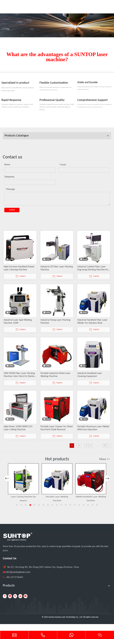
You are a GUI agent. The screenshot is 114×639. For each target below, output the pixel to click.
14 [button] (74, 504)
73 (104, 445)
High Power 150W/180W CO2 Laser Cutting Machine (18, 428)
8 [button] (48, 504)
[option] (23, 483)
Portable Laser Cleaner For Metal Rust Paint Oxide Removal (57, 428)
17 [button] (88, 504)
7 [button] (43, 504)
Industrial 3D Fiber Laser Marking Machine (57, 268)
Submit (12, 210)
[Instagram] (25, 596)
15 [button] (79, 504)
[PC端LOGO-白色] (18, 537)
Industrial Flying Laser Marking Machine (55, 321)
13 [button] (70, 504)
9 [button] (52, 504)
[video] (20, 247)
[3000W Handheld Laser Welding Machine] (91, 478)
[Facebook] (5, 596)
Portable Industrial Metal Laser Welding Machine (56, 374)
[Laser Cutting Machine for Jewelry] (23, 478)
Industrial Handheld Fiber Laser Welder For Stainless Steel (92, 321)
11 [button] (61, 504)
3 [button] (25, 504)
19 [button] (97, 504)
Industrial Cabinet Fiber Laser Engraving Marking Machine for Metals (92, 268)
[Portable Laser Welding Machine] (57, 478)
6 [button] (39, 504)
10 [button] (57, 504)
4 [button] (30, 504)
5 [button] (34, 504)
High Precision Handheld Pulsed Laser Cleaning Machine (19, 268)
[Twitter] (15, 596)
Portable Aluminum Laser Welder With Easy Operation (93, 428)
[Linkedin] (10, 596)
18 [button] (92, 504)
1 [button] (16, 504)
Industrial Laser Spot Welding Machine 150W (18, 321)
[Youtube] (20, 596)
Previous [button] (7, 478)
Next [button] (107, 478)
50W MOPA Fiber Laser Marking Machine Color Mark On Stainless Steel (20, 375)
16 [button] (83, 504)
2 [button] (21, 504)
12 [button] (65, 504)
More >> (104, 459)
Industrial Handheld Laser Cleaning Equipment (89, 374)
